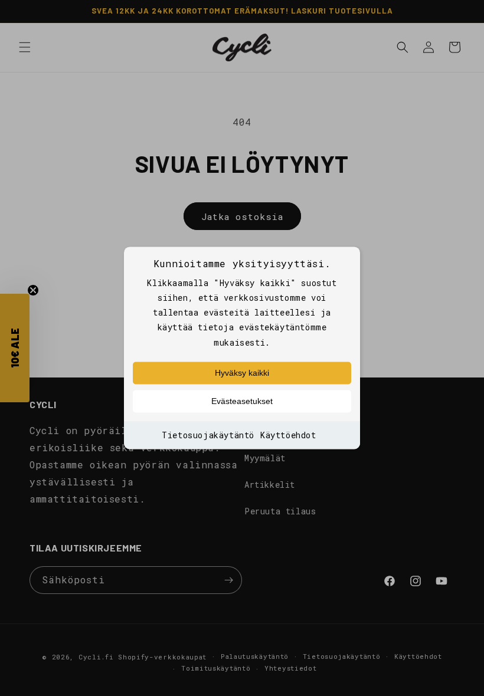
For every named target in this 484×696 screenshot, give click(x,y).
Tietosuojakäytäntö (208, 435)
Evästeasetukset (242, 401)
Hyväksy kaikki (242, 372)
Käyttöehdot (288, 435)
